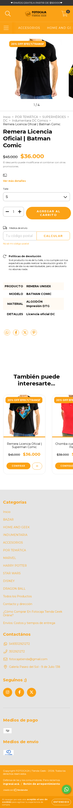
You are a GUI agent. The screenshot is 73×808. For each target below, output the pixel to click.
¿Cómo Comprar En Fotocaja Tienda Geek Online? (32, 613)
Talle (5, 188)
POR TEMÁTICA (26, 117)
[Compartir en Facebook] (16, 334)
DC (5, 120)
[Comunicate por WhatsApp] (66, 789)
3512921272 (17, 651)
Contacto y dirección (17, 604)
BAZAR (8, 519)
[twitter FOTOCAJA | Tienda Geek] (31, 692)
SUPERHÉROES (54, 117)
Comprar (18, 466)
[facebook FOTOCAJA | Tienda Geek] (19, 692)
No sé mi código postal (16, 243)
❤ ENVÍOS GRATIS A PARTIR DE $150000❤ (36, 2)
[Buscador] (8, 14)
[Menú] (6, 28)
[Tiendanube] (15, 790)
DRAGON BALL (14, 588)
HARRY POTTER (15, 565)
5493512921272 (19, 644)
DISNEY (9, 581)
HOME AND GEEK (16, 527)
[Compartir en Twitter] (25, 334)
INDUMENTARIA (15, 535)
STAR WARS (12, 573)
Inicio (7, 117)
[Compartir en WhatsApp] (7, 332)
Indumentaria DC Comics (30, 120)
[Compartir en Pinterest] (34, 334)
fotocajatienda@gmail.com (28, 659)
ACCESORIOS (29, 28)
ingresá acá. (11, 783)
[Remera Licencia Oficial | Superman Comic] (37, 466)
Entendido (61, 802)
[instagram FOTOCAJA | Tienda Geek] (7, 692)
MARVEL (9, 558)
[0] (64, 15)
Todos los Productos (17, 596)
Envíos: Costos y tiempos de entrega (29, 623)
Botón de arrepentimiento (41, 783)
